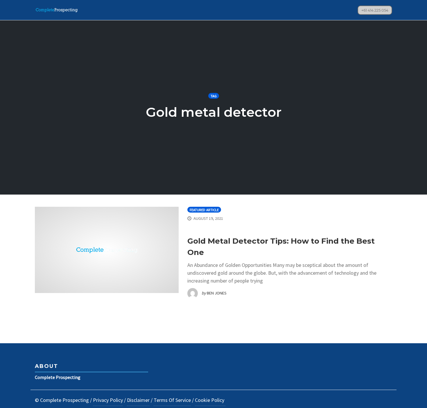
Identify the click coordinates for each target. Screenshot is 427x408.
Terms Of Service (172, 400)
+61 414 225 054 (374, 10)
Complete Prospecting (57, 377)
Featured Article (204, 210)
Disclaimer (138, 400)
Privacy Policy (108, 400)
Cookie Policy (210, 400)
